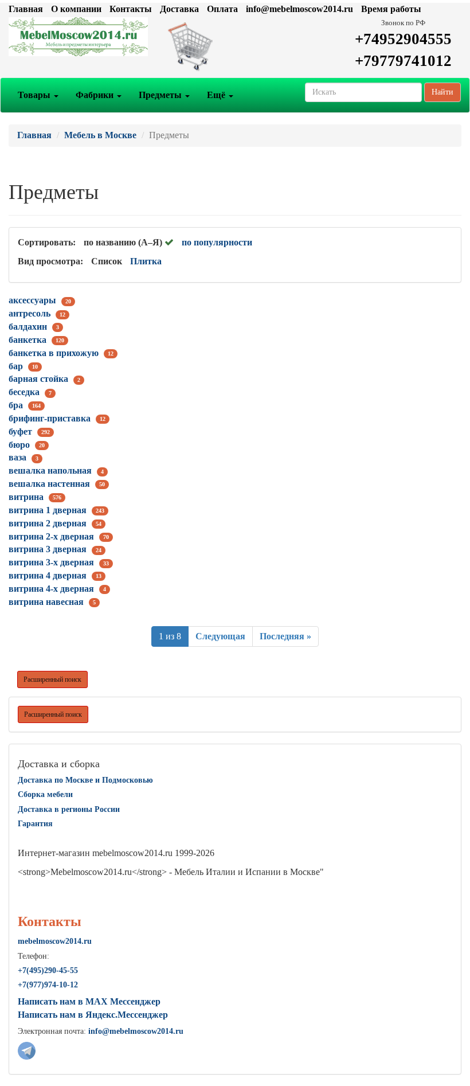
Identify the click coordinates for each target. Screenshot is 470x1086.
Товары (35, 95)
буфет (20, 431)
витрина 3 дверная (48, 549)
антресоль (29, 313)
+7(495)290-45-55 (48, 970)
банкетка (27, 340)
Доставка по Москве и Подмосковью (85, 780)
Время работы (391, 9)
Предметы (161, 95)
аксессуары (32, 300)
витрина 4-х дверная (51, 588)
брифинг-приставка (50, 418)
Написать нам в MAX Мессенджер (89, 1001)
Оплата (222, 9)
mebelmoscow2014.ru (55, 941)
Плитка (146, 261)
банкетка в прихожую (54, 353)
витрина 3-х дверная (51, 562)
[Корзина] (234, 46)
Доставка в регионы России (69, 809)
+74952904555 (403, 39)
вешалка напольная (50, 470)
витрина (26, 497)
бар (16, 366)
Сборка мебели (45, 794)
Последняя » (285, 636)
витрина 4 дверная (48, 575)
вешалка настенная (49, 484)
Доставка (179, 9)
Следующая (220, 636)
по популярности (217, 242)
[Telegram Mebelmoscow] (27, 1049)
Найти (442, 92)
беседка (24, 392)
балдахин (28, 326)
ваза (17, 457)
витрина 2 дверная (48, 523)
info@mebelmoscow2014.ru (299, 9)
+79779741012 (403, 60)
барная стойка (38, 379)
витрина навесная (46, 602)
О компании (76, 9)
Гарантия (35, 823)
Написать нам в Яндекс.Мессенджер (93, 1014)
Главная (26, 9)
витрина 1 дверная (48, 510)
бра (16, 405)
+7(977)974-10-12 (48, 984)
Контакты (130, 9)
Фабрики (96, 95)
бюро (19, 445)
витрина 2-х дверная (51, 536)
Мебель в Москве (100, 135)
